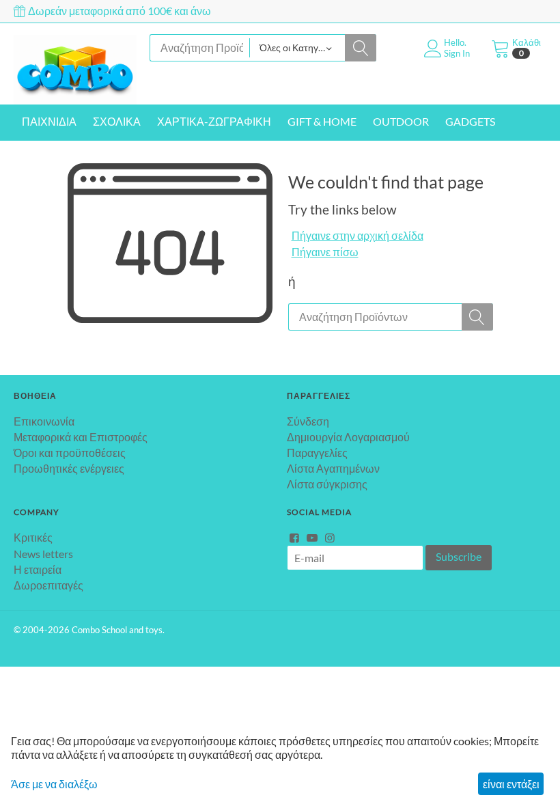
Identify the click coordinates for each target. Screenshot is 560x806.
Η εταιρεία (37, 569)
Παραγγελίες (317, 452)
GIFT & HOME (322, 121)
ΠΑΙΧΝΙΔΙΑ (49, 121)
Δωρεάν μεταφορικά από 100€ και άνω (118, 10)
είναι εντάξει (511, 783)
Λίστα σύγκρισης (327, 483)
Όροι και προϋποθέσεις (70, 452)
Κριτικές (33, 537)
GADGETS (470, 121)
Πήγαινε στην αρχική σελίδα (357, 235)
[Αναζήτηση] (360, 47)
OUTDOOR (401, 121)
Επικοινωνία (44, 421)
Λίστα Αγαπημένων (333, 468)
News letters (43, 553)
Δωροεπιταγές (48, 585)
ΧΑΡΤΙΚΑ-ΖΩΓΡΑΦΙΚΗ (214, 121)
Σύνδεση (308, 421)
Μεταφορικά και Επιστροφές (81, 436)
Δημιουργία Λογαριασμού (348, 436)
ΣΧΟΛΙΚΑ (117, 121)
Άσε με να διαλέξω (54, 783)
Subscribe (458, 556)
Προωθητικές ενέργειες (69, 468)
